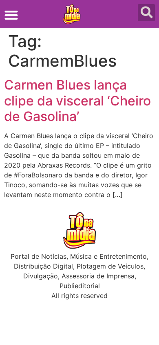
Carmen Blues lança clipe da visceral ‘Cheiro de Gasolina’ (77, 100)
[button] (11, 15)
